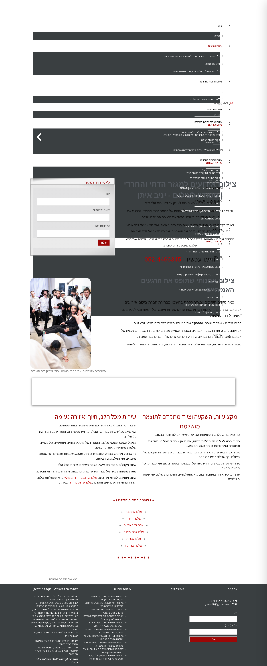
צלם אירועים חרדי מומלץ (80, 478)
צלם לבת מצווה (134, 532)
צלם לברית (133, 539)
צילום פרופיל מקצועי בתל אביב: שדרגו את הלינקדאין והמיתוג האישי (104, 604)
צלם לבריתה (133, 545)
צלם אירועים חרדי (80, 482)
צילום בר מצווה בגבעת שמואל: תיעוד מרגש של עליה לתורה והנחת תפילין (106, 657)
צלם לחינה (134, 518)
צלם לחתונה (134, 512)
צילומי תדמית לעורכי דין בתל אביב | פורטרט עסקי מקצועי (107, 611)
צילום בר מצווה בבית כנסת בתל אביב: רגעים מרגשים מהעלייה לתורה (106, 624)
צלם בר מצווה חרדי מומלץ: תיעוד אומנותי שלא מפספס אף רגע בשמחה (104, 644)
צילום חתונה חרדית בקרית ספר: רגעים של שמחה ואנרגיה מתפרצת (104, 637)
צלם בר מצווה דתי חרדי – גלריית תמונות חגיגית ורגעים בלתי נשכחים (104, 631)
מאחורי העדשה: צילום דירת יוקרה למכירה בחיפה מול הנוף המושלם (104, 617)
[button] (39, 137)
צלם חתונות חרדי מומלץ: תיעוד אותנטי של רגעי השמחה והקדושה (103, 650)
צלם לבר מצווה (133, 525)
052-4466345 (163, 259)
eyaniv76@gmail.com (217, 604)
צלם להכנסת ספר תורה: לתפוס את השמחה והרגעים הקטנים (107, 598)
